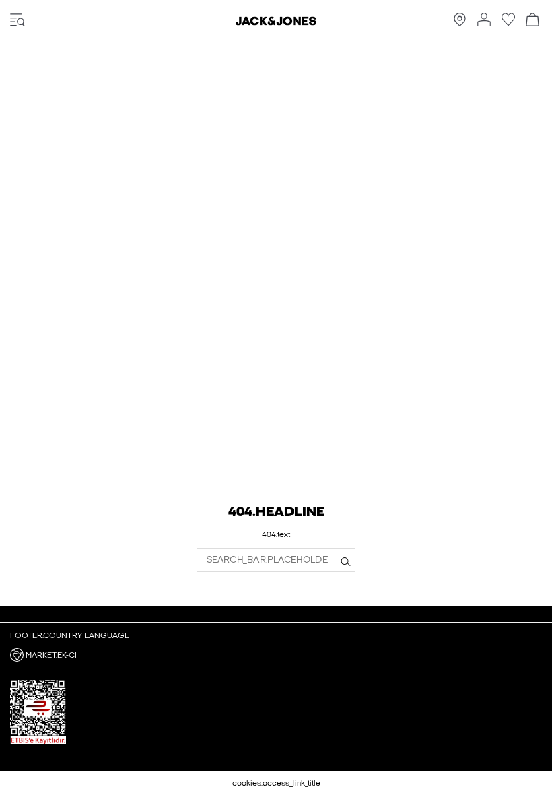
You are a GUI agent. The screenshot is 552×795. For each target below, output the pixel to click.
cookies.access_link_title (276, 783)
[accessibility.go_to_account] (484, 20)
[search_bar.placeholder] (346, 559)
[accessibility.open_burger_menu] (17, 20)
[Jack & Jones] (276, 22)
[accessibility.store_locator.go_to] (460, 23)
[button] (276, 655)
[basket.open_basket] (532, 20)
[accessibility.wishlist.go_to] (508, 23)
